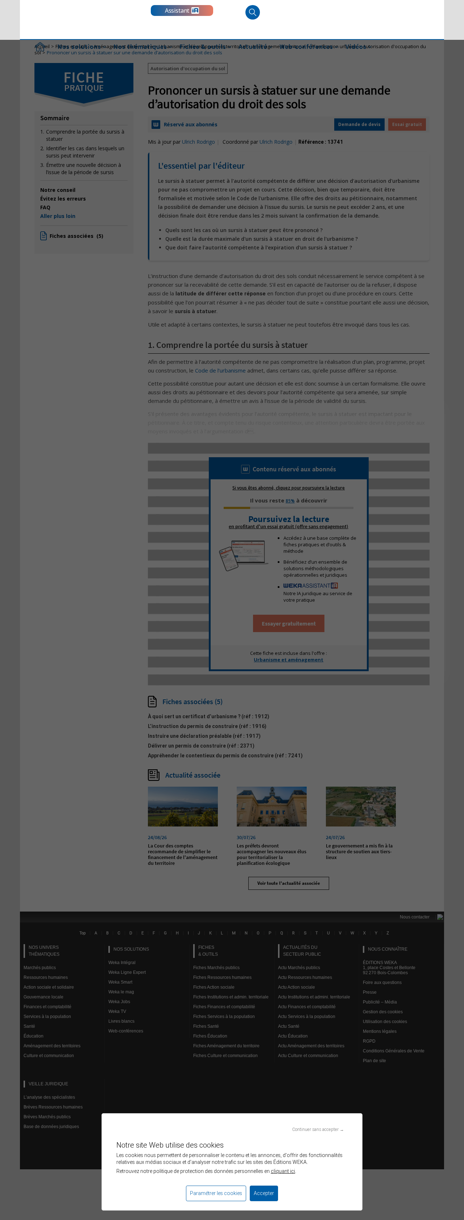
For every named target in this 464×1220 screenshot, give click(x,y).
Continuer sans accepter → (318, 1129)
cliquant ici (283, 1171)
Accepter (264, 1193)
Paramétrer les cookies (216, 1193)
